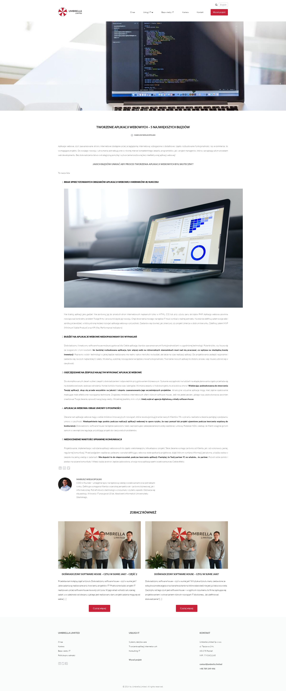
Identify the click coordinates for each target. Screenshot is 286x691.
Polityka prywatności (66, 655)
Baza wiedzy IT (167, 12)
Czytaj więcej (99, 608)
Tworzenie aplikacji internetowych (143, 646)
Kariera (185, 12)
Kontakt (200, 12)
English (223, 4)
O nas (133, 12)
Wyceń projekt (219, 12)
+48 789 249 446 (207, 668)
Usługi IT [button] (147, 12)
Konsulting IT (134, 651)
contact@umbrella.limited (211, 664)
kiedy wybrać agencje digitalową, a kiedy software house (167, 399)
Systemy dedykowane (138, 642)
